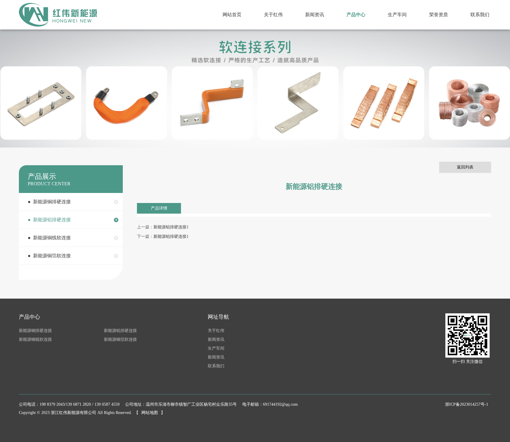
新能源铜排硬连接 (35, 330)
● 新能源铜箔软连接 (49, 255)
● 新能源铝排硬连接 (49, 219)
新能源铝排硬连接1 (171, 227)
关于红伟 (273, 14)
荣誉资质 (438, 14)
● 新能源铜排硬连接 (49, 201)
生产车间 (397, 14)
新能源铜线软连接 (35, 339)
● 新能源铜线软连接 (49, 237)
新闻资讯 (314, 14)
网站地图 (149, 412)
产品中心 (355, 14)
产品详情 (159, 208)
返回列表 (465, 167)
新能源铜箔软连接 (120, 339)
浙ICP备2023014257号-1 (466, 404)
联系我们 (479, 14)
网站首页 (232, 14)
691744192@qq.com (280, 404)
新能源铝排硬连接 (120, 330)
